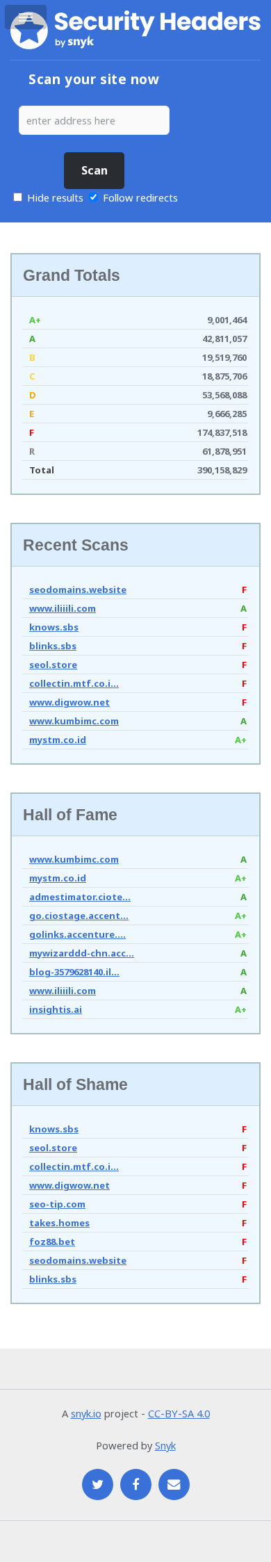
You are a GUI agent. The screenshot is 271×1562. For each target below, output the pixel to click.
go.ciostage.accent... (79, 915)
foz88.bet (52, 1241)
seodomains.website (77, 589)
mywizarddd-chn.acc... (81, 953)
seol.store (53, 664)
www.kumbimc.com (74, 721)
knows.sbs (54, 627)
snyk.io (86, 1413)
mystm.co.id (57, 739)
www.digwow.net (69, 702)
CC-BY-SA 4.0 (179, 1413)
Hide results (53, 197)
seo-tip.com (57, 1204)
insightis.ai (55, 1009)
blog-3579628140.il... (74, 972)
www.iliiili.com (62, 608)
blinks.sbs (52, 646)
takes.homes (59, 1223)
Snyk (165, 1445)
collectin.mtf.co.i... (74, 683)
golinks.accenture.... (77, 934)
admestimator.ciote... (80, 896)
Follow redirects (140, 197)
